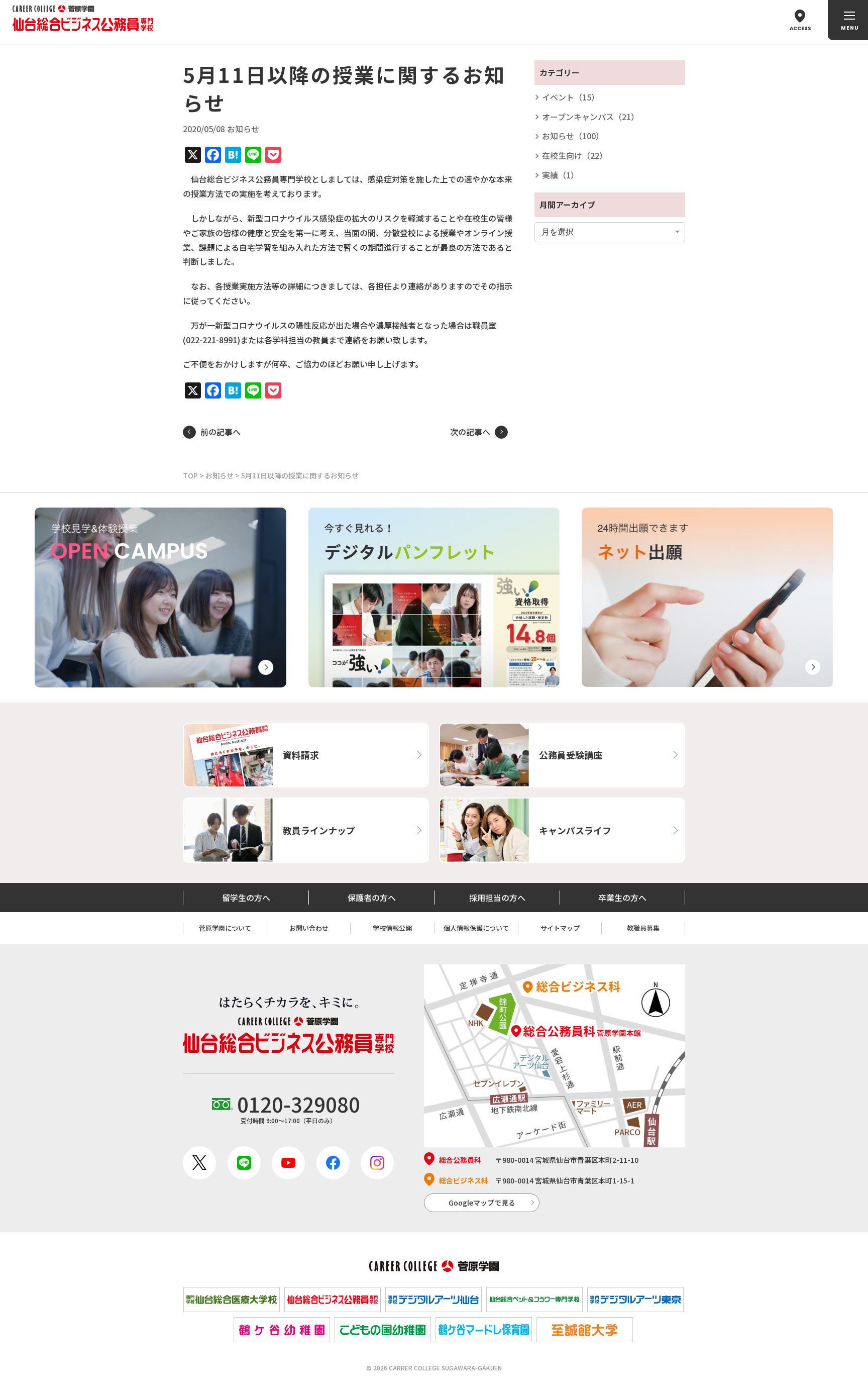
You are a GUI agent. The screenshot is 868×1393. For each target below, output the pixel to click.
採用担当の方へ (497, 897)
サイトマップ (560, 928)
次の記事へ (470, 432)
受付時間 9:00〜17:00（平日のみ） (298, 1107)
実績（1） (560, 175)
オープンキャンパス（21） (590, 117)
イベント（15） (570, 97)
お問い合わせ (309, 928)
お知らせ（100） (573, 136)
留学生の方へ (246, 897)
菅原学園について (225, 928)
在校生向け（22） (574, 155)
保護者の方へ (372, 897)
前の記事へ (220, 432)
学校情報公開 (392, 928)
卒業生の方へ (622, 897)
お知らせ (219, 475)
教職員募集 (643, 928)
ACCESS (800, 28)
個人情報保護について (476, 928)
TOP (190, 475)
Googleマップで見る (482, 1203)
